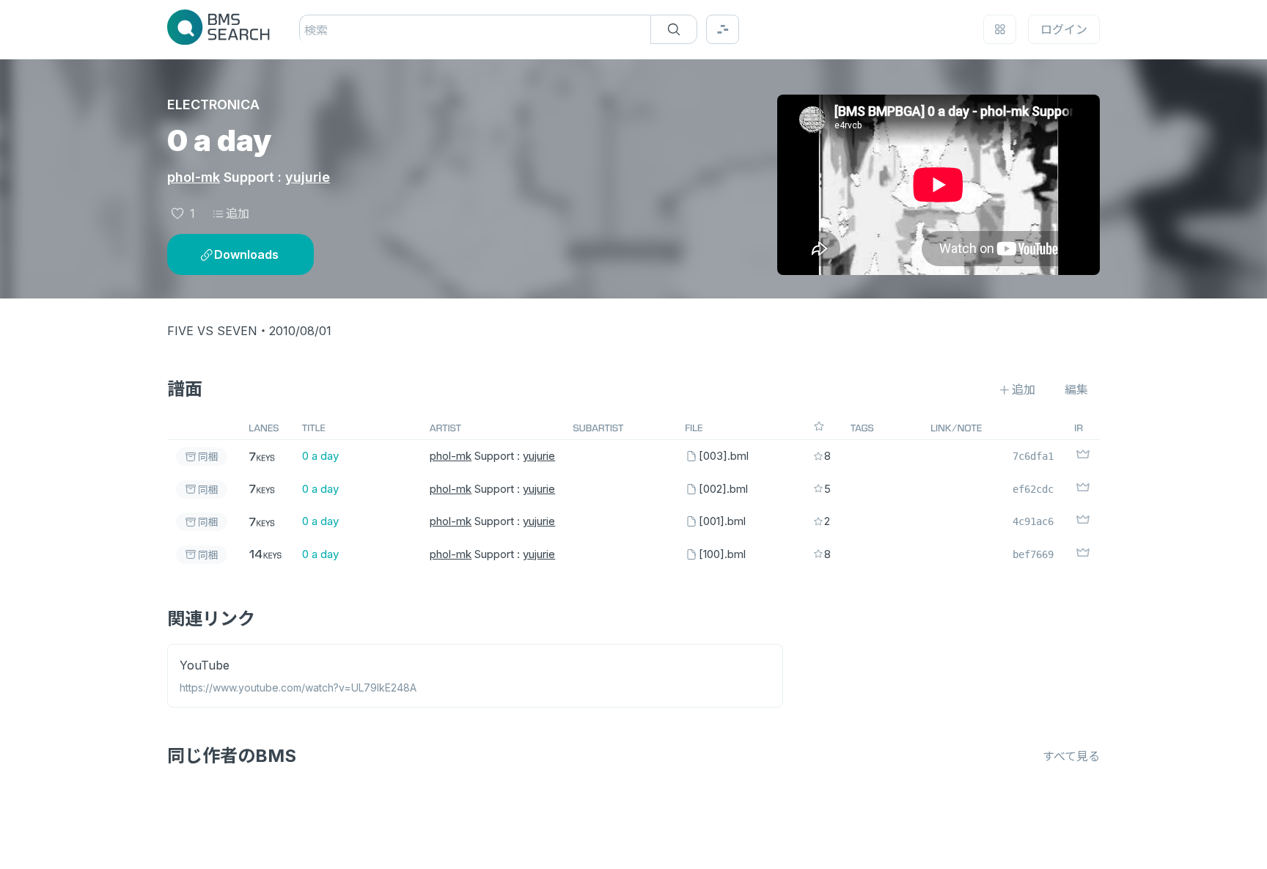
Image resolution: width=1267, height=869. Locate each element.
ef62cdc (1033, 489)
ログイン (1063, 29)
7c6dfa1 (1033, 456)
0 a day (320, 456)
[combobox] (306, 30)
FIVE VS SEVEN (212, 330)
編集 (1076, 389)
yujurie (307, 177)
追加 (237, 213)
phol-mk (193, 177)
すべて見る (1071, 756)
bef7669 (1033, 554)
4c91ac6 (1033, 521)
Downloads (246, 254)
